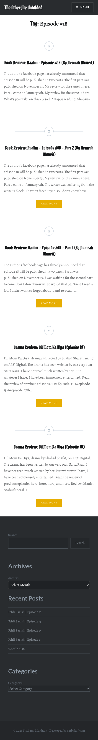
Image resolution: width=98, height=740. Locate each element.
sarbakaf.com (76, 730)
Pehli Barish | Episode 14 (24, 630)
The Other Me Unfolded (23, 7)
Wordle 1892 (16, 649)
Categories (15, 683)
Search (13, 535)
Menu (84, 7)
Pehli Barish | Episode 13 (24, 639)
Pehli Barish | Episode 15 (24, 621)
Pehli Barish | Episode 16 (24, 612)
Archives (14, 578)
